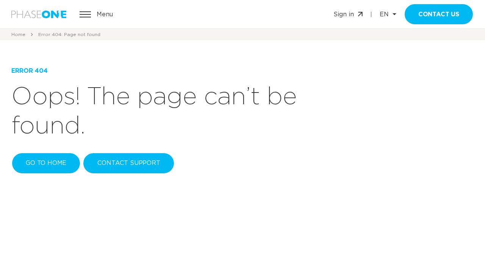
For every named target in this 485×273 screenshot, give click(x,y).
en (384, 14)
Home (18, 34)
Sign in (343, 14)
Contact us (438, 14)
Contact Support (128, 162)
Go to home (46, 162)
